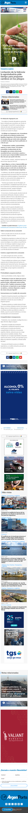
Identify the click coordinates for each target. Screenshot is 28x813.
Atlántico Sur (5, 565)
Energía (4, 517)
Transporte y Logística (7, 69)
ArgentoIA (19, 810)
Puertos (4, 495)
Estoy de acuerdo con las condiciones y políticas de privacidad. (14, 782)
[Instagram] (9, 804)
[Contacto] (19, 804)
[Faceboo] (6, 804)
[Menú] (26, 2)
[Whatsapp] (22, 804)
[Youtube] (16, 804)
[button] (7, 91)
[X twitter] (12, 804)
